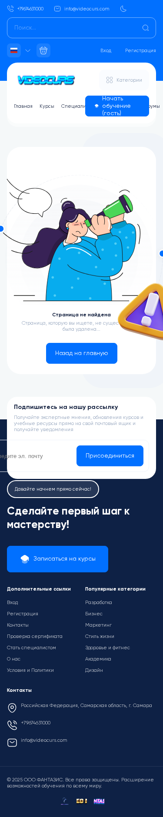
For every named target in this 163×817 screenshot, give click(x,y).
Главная (23, 106)
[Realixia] (64, 801)
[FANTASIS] (99, 801)
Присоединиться (110, 456)
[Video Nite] (82, 801)
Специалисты (77, 106)
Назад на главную (81, 353)
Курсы (47, 106)
